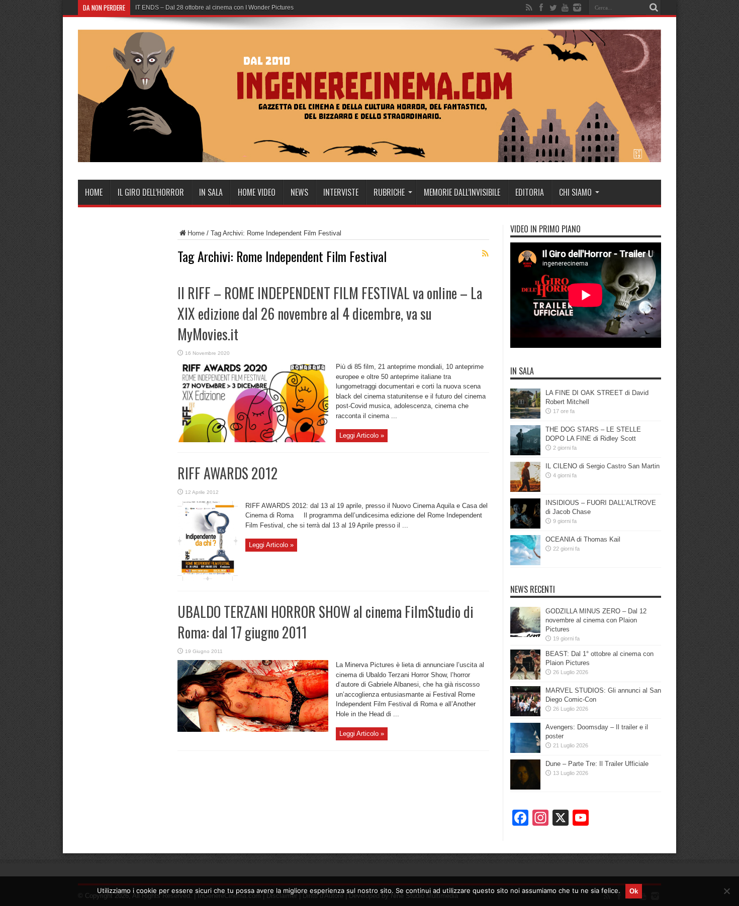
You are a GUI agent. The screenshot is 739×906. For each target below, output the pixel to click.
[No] (726, 891)
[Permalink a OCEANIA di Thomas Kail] (525, 563)
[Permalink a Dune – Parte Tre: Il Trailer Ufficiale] (525, 787)
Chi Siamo (575, 192)
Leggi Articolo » (361, 435)
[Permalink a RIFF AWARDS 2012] (207, 578)
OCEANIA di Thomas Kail (582, 539)
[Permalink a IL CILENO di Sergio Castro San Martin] (525, 489)
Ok (633, 891)
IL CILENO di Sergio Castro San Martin (602, 466)
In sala (211, 192)
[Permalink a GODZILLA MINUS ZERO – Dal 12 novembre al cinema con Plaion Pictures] (525, 634)
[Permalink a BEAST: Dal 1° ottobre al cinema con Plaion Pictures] (525, 677)
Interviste (340, 192)
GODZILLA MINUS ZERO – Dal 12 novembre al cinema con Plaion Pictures (595, 620)
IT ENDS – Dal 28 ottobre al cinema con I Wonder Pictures (214, 7)
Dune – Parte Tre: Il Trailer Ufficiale (597, 763)
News (299, 192)
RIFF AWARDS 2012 (227, 473)
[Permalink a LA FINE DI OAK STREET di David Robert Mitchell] (525, 416)
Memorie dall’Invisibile (462, 192)
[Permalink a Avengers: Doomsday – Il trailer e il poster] (525, 750)
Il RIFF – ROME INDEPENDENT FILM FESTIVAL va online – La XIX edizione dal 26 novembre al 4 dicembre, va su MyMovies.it (329, 313)
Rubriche (389, 192)
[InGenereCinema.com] (369, 155)
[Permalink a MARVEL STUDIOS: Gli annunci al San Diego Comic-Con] (525, 714)
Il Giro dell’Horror (151, 192)
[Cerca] (653, 7)
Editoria (529, 192)
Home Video (256, 192)
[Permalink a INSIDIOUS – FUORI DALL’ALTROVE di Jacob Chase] (525, 526)
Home (94, 192)
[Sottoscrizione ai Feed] (485, 253)
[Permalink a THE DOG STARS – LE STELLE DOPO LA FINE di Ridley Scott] (525, 453)
